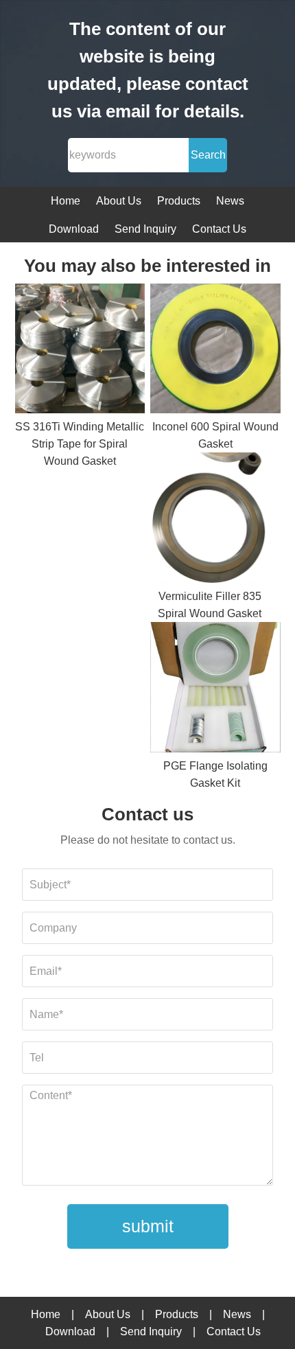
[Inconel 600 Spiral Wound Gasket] (215, 351)
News (230, 201)
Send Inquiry (145, 229)
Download (74, 229)
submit (148, 1226)
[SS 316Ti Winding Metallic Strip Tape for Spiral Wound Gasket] (80, 351)
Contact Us (219, 229)
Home (65, 201)
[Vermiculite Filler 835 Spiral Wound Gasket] (210, 520)
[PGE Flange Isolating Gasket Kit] (215, 689)
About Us (118, 201)
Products (178, 201)
